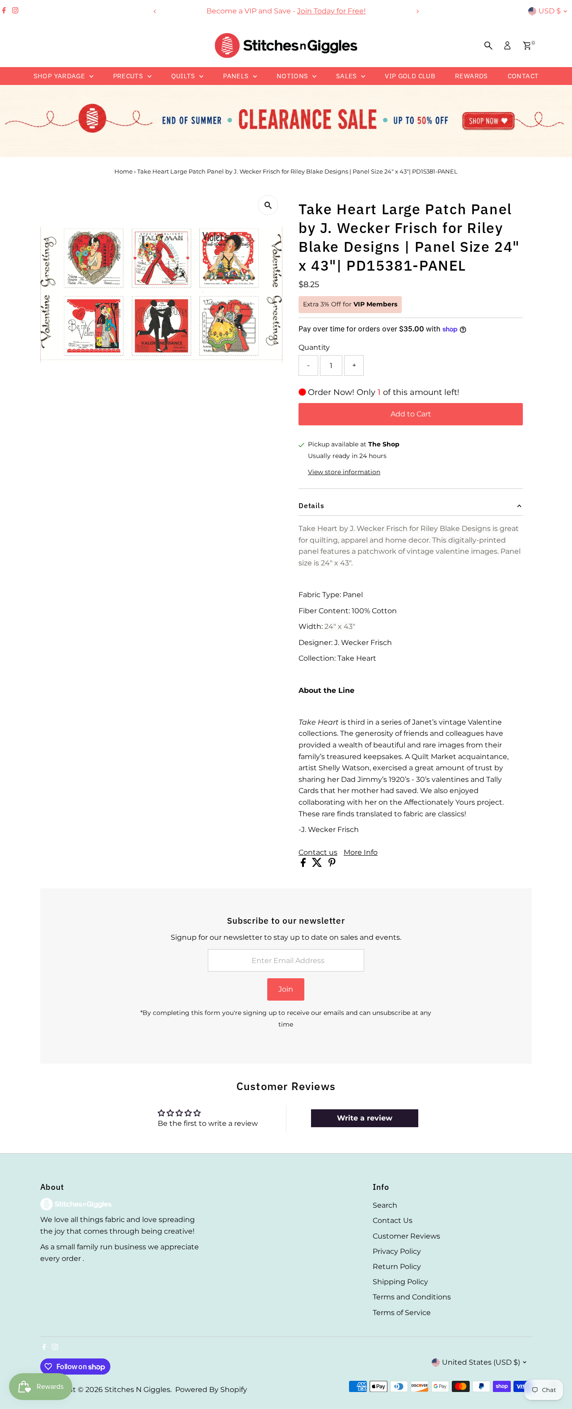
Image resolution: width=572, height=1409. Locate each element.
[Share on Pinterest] (332, 864)
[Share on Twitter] (318, 864)
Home (123, 171)
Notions (293, 76)
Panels (237, 76)
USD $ (549, 11)
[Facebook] (4, 11)
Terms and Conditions (412, 1297)
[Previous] (155, 11)
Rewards (471, 76)
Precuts (129, 76)
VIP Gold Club (410, 76)
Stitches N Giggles (137, 1389)
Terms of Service (402, 1312)
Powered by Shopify (211, 1389)
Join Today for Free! (297, 11)
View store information (344, 472)
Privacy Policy (397, 1251)
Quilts (184, 76)
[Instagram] (15, 11)
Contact (523, 76)
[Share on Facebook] (304, 864)
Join (285, 989)
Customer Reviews (406, 1236)
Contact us (318, 852)
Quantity (314, 347)
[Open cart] (527, 46)
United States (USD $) (481, 1362)
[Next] (417, 11)
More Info (361, 852)
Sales (347, 76)
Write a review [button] (364, 1118)
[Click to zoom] (268, 205)
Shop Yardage (60, 76)
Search (385, 1205)
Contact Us (392, 1220)
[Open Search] (488, 46)
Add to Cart (411, 414)
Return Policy (397, 1266)
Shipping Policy (400, 1281)
